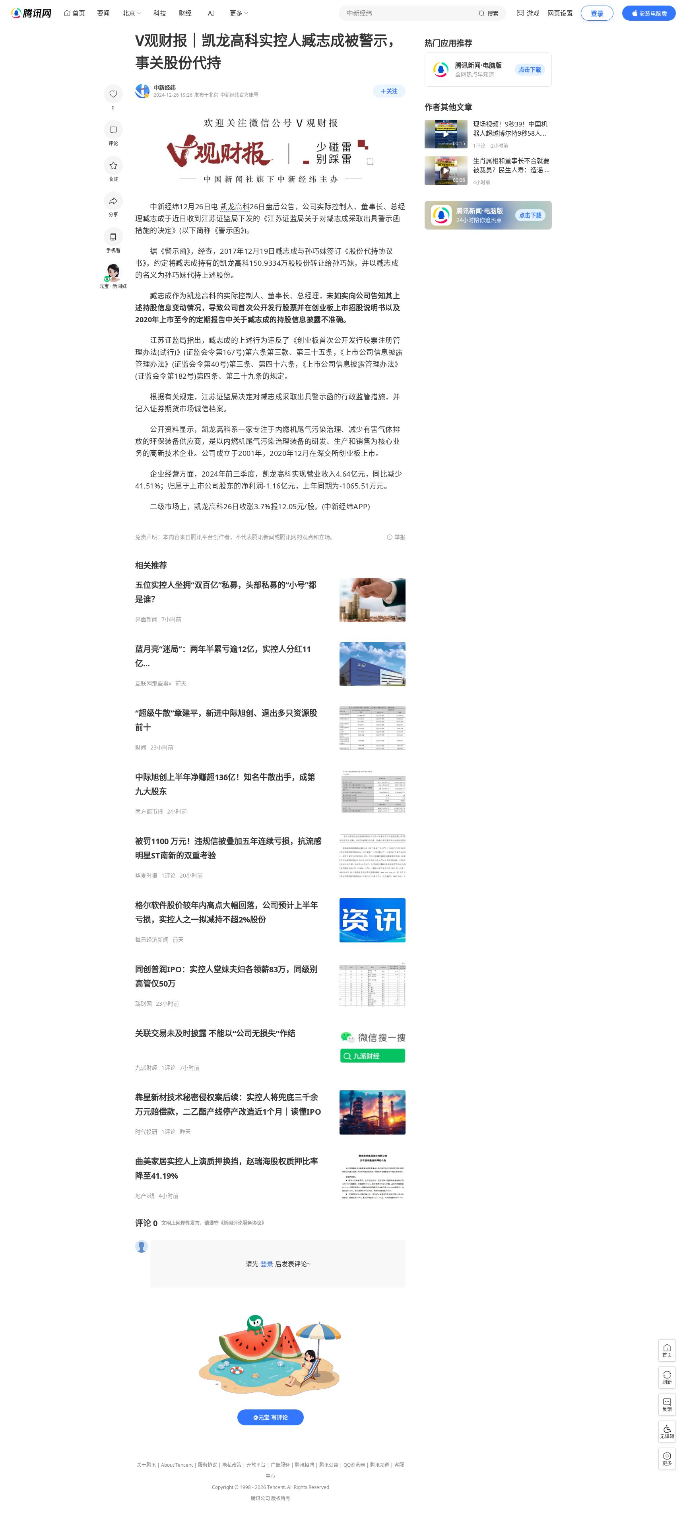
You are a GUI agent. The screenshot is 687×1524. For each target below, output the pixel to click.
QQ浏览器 (354, 1465)
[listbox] (270, 880)
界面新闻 (146, 619)
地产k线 (145, 1196)
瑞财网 (143, 1003)
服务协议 (207, 1465)
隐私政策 (231, 1465)
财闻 (140, 747)
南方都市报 (149, 811)
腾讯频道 (379, 1465)
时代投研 (146, 1132)
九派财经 (146, 1067)
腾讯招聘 (304, 1465)
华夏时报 (146, 875)
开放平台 (256, 1465)
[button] (530, 70)
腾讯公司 (260, 1498)
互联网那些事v (153, 683)
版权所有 (280, 1498)
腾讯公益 (328, 1465)
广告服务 (280, 1465)
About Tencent (177, 1465)
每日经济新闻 (152, 939)
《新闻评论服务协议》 (242, 1223)
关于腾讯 (146, 1465)
